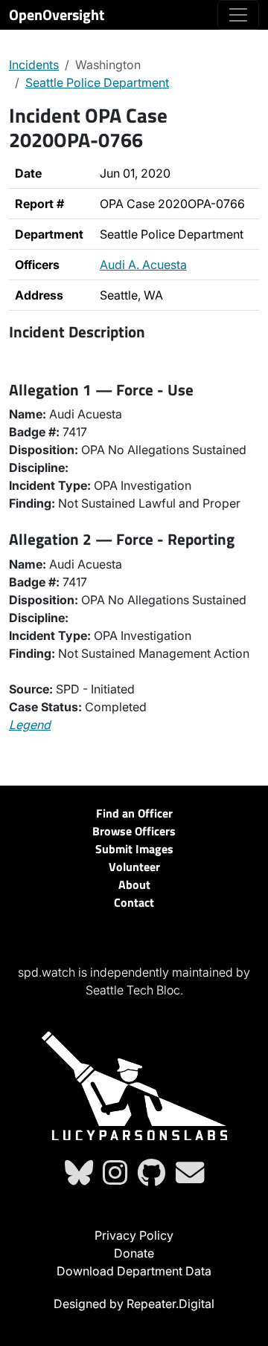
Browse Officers (134, 831)
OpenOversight (56, 14)
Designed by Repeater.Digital (134, 1303)
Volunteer (134, 867)
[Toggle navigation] (238, 15)
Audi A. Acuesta (143, 264)
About (134, 884)
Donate (134, 1253)
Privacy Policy (134, 1235)
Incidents (34, 64)
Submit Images (134, 849)
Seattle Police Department (97, 82)
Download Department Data (134, 1271)
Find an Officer (134, 813)
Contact (134, 902)
